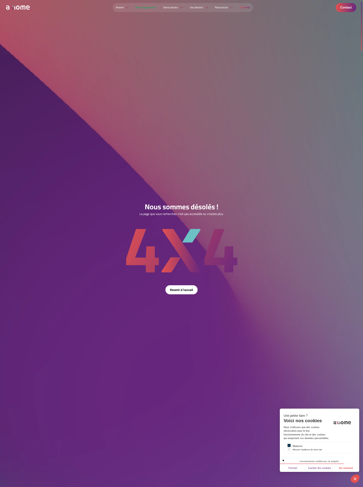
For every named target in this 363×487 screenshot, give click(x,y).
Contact (346, 7)
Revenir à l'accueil (181, 290)
